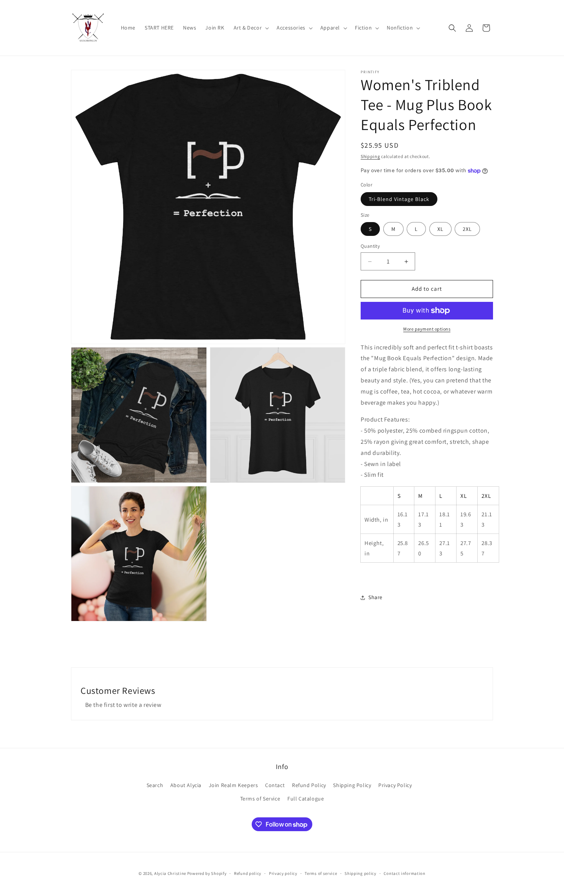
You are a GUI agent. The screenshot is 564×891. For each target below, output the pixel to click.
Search (155, 785)
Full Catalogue (305, 798)
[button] (250, 28)
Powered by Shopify (207, 873)
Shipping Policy (352, 785)
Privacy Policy (395, 785)
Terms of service (321, 873)
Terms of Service (260, 798)
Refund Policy (309, 785)
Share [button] (375, 597)
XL (440, 229)
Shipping (370, 156)
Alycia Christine (170, 873)
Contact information (404, 873)
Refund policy (247, 873)
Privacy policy (283, 873)
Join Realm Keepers (233, 785)
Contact (275, 785)
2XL (467, 229)
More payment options (426, 329)
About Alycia (185, 785)
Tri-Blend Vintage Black (399, 199)
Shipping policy (360, 873)
